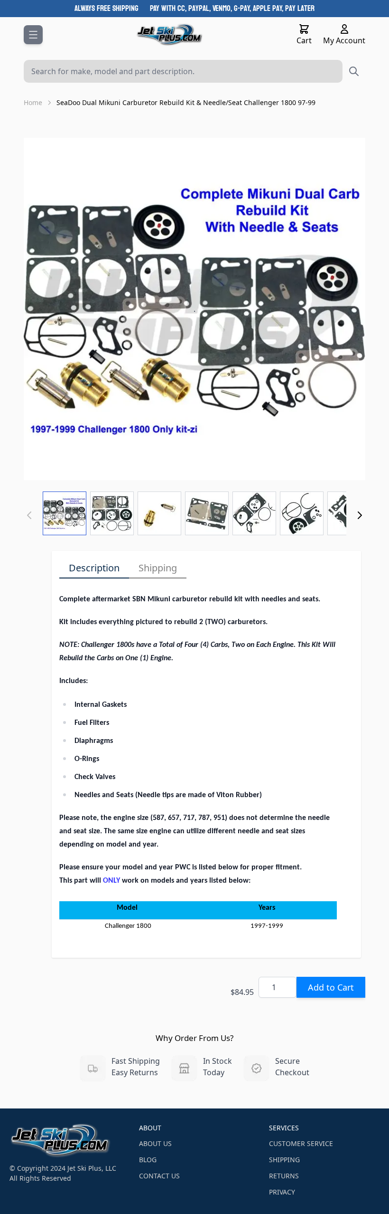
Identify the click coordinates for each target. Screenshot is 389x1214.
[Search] (354, 71)
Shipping (158, 567)
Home (33, 102)
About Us (155, 1143)
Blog (148, 1159)
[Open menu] (33, 34)
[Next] (359, 515)
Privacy (282, 1191)
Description (94, 567)
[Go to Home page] (170, 35)
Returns (284, 1175)
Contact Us (159, 1175)
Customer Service (301, 1143)
